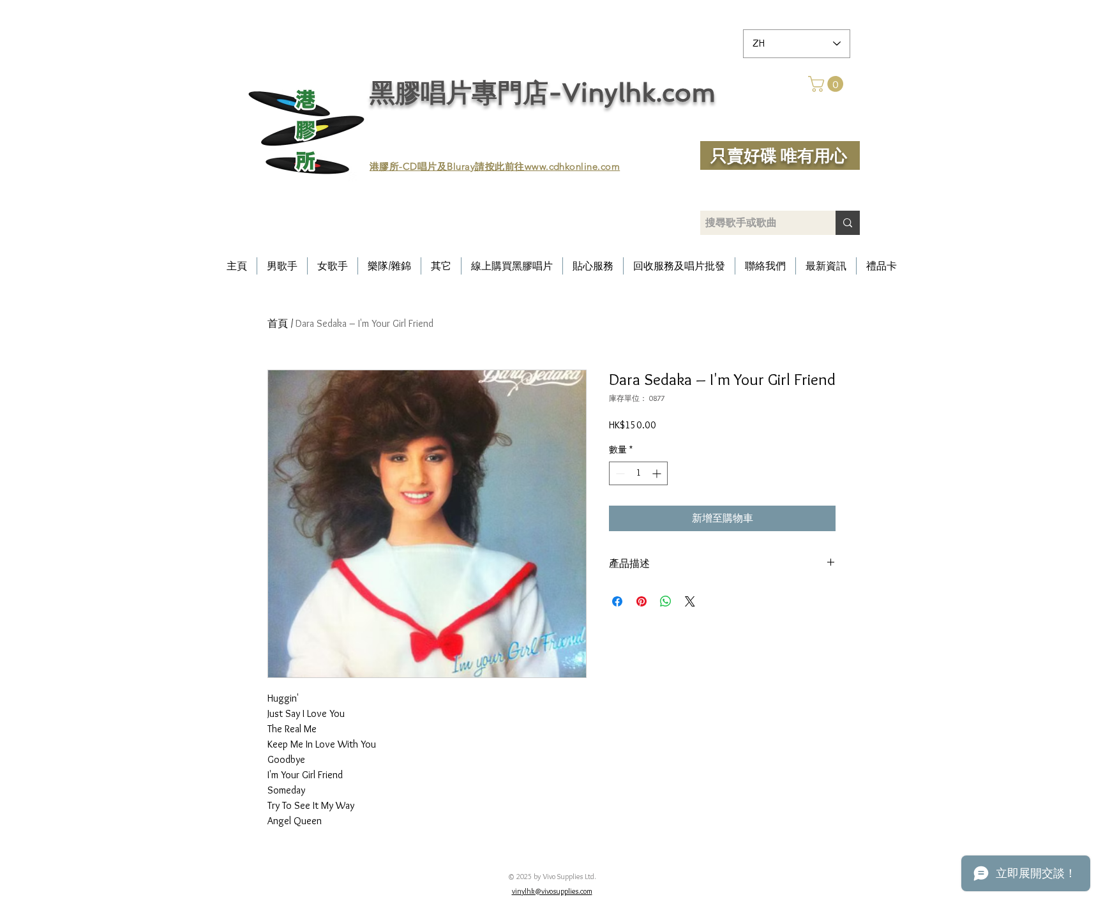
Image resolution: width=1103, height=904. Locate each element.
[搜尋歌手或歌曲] (848, 223)
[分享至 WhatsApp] (665, 601)
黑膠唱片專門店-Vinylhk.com (543, 92)
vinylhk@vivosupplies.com (552, 891)
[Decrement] (619, 473)
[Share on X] (690, 601)
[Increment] (658, 473)
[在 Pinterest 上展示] (641, 601)
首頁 (277, 323)
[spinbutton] (638, 473)
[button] (827, 84)
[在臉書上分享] (617, 601)
